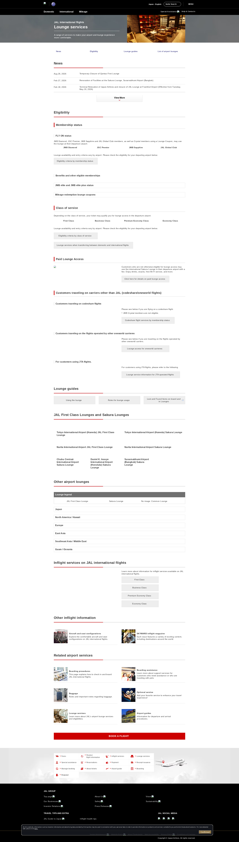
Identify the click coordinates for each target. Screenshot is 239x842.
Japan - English (155, 4)
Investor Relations (52, 806)
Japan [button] (58, 509)
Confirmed (205, 832)
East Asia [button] (60, 533)
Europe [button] (59, 525)
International (66, 12)
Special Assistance (169, 12)
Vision (148, 796)
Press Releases (102, 806)
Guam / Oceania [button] (63, 549)
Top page (48, 796)
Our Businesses (51, 801)
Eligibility (94, 51)
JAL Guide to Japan (53, 819)
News (58, 51)
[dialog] (117, 830)
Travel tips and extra (56, 813)
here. (36, 828)
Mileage (83, 12)
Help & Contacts (188, 11)
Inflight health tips (88, 819)
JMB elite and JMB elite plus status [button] (74, 185)
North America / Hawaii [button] (67, 517)
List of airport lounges (168, 51)
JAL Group (50, 791)
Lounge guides (130, 51)
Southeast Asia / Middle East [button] (71, 541)
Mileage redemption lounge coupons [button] (75, 195)
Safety (98, 801)
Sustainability (152, 801)
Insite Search (171, 4)
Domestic (49, 12)
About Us (99, 796)
